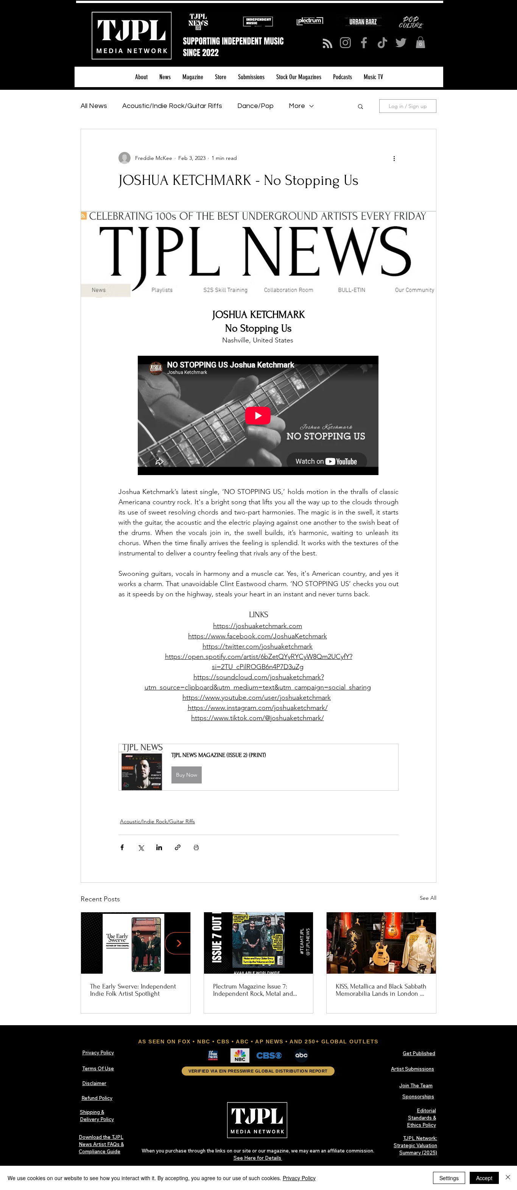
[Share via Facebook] (122, 847)
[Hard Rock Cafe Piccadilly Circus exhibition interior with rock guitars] (381, 943)
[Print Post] (196, 847)
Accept (484, 1178)
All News (94, 105)
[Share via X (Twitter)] (140, 847)
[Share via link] (177, 847)
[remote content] (258, 416)
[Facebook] (364, 42)
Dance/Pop (255, 105)
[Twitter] (401, 42)
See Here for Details (258, 1158)
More (297, 105)
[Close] (507, 1178)
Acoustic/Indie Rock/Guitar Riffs (172, 105)
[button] (420, 42)
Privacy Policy (299, 1178)
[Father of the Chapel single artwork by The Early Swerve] (135, 943)
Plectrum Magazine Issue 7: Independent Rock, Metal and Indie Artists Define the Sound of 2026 (255, 990)
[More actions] (394, 158)
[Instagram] (345, 42)
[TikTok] (382, 42)
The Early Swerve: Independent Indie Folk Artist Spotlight (133, 990)
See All (428, 897)
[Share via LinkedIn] (159, 847)
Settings (449, 1178)
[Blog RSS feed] (327, 44)
